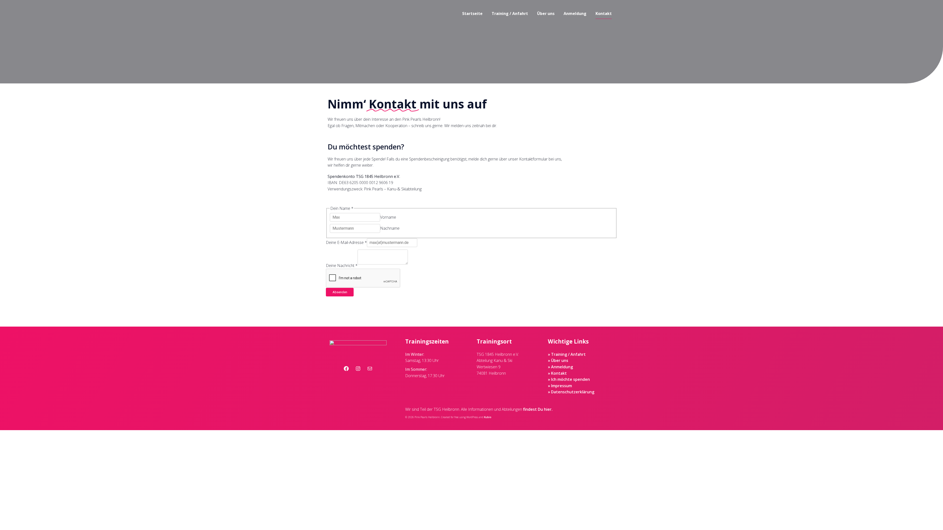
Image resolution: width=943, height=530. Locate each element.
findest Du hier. (538, 409)
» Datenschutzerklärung (571, 392)
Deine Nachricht (342, 265)
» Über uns (558, 360)
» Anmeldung (560, 367)
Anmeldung (575, 13)
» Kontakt (557, 373)
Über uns (546, 13)
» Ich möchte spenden (569, 379)
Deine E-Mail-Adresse (346, 242)
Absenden (340, 292)
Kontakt (604, 13)
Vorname (388, 217)
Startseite (472, 13)
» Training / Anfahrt (567, 354)
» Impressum (560, 385)
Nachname (390, 228)
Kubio (487, 417)
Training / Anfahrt (510, 13)
